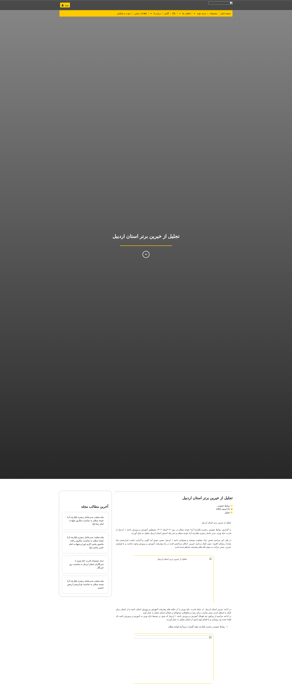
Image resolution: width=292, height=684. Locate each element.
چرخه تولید (201, 13)
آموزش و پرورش (150, 609)
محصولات (213, 13)
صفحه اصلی (225, 13)
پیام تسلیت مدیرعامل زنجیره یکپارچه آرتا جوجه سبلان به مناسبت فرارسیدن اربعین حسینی (85, 584)
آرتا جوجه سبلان (175, 626)
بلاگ (174, 13)
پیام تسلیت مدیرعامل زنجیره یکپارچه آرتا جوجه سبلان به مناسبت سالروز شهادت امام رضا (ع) (85, 520)
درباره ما (157, 13)
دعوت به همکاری (124, 13)
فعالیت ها (186, 13)
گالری (166, 13)
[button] (65, 5)
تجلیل (227, 512)
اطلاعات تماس (140, 13)
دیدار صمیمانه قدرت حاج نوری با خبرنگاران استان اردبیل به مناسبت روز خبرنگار (86, 564)
